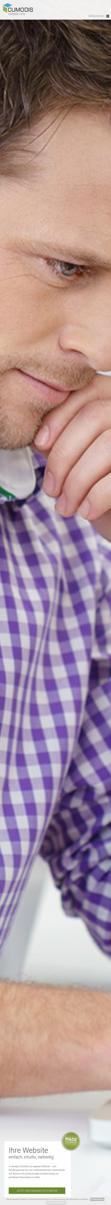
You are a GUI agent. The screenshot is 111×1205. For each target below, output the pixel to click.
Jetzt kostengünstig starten (37, 1190)
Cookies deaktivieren (56, 1203)
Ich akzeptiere (97, 1199)
